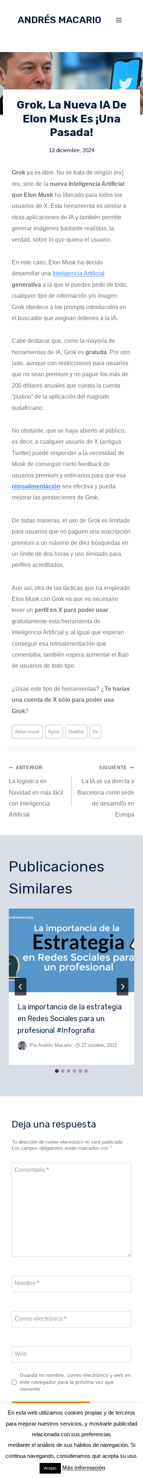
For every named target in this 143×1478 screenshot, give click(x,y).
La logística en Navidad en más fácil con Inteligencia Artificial (36, 791)
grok (54, 731)
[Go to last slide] (20, 986)
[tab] (57, 1071)
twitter (76, 731)
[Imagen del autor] (22, 1045)
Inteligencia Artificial (78, 273)
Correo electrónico (40, 1318)
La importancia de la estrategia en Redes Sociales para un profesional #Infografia (70, 1018)
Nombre (27, 1283)
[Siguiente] (122, 986)
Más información (83, 1467)
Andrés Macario (55, 1045)
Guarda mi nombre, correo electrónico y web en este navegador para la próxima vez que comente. (75, 1381)
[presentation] (71, 950)
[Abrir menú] (118, 20)
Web (21, 1354)
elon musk (27, 731)
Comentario (32, 1170)
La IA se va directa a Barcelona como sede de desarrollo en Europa (105, 791)
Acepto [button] (50, 1468)
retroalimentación (36, 486)
